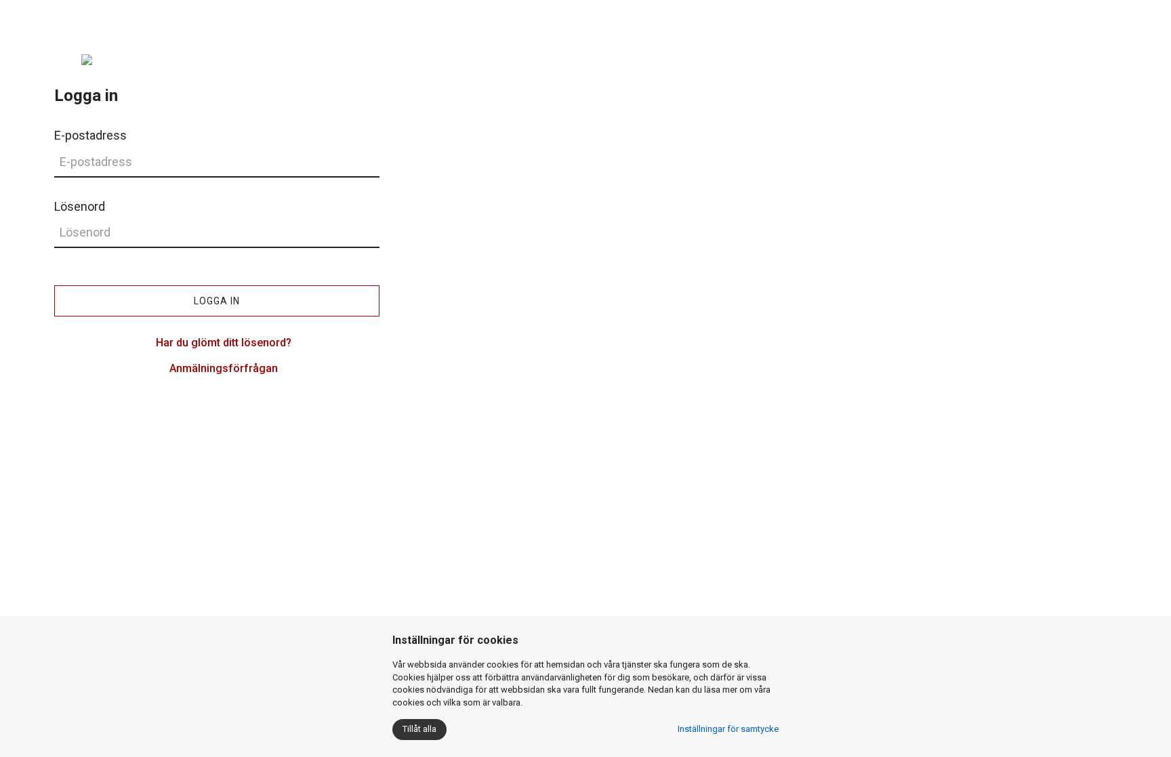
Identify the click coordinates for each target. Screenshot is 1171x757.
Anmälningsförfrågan (223, 368)
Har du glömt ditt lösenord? (223, 342)
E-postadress (90, 135)
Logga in (217, 300)
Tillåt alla (419, 729)
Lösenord (79, 206)
